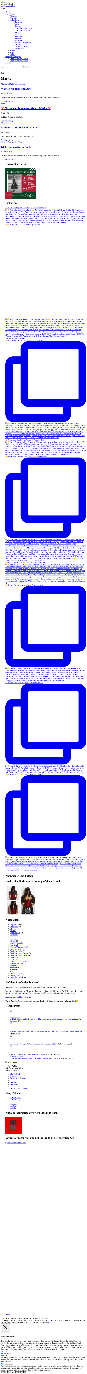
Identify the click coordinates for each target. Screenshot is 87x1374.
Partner (12, 55)
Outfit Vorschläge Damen (19, 59)
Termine (13, 51)
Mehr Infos (51, 1322)
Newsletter (14, 1084)
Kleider (17, 44)
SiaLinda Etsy (15, 1100)
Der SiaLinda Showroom (19, 1088)
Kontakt (8, 63)
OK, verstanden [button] (33, 1322)
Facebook (13, 1106)
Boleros (17, 32)
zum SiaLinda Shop (8, 6)
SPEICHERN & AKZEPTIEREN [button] (13, 1372)
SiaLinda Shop (15, 1098)
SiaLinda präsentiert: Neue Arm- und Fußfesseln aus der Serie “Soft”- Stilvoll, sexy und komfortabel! (46, 1031)
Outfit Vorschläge (16, 951)
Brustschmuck (19, 36)
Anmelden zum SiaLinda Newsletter (18, 997)
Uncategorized (19, 49)
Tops (16, 34)
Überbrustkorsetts (25, 28)
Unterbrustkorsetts (25, 30)
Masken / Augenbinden (22, 42)
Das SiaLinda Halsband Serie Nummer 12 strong (27, 1054)
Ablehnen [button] (43, 1322)
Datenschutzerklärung (18, 1078)
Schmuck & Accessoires (18, 961)
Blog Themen (10, 14)
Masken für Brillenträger (16, 88)
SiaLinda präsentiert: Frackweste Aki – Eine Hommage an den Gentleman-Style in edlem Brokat (44, 1019)
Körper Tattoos (15, 943)
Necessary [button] (4, 1351)
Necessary (7, 1353)
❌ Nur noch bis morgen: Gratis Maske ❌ (26, 108)
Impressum (14, 1076)
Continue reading (7, 101)
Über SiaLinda (15, 1074)
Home (7, 12)
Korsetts (17, 26)
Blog (11, 929)
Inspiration (14, 939)
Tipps (12, 53)
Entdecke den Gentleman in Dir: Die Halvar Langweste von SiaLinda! (35, 1058)
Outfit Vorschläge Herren (19, 61)
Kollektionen (14, 20)
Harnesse (17, 38)
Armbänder (18, 40)
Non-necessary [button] (6, 1362)
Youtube (13, 1108)
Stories (12, 965)
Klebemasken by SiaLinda (16, 146)
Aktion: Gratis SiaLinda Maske (19, 127)
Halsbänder (18, 22)
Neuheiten (13, 18)
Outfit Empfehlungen (13, 57)
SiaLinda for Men (20, 46)
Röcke (16, 24)
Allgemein (13, 16)
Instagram (13, 1104)
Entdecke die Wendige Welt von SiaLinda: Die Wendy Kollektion (33, 1044)
